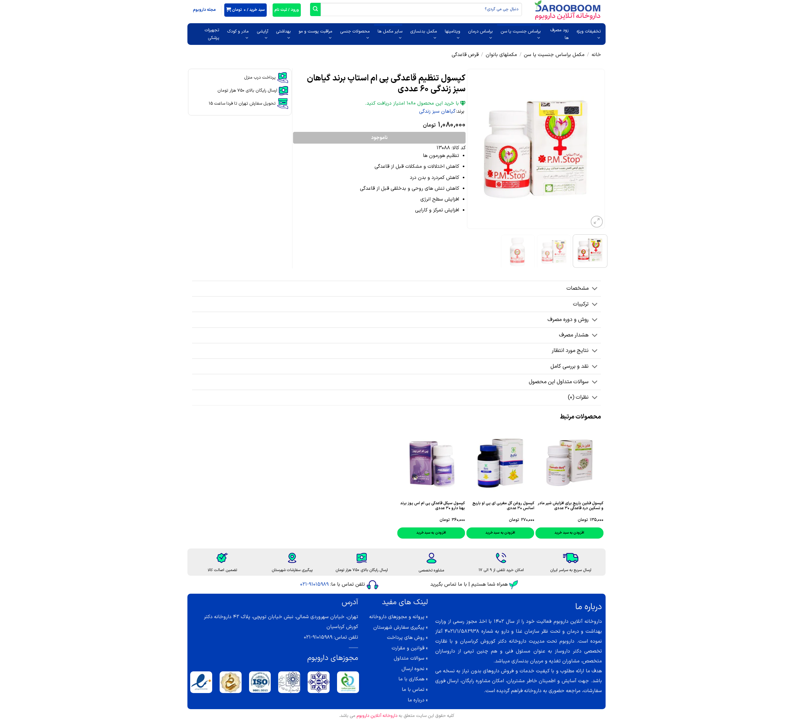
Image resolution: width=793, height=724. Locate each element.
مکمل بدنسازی (423, 31)
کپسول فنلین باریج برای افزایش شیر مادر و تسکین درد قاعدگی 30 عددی (570, 506)
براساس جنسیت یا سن (521, 31)
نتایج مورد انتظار (570, 350)
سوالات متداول (409, 658)
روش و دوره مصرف (568, 319)
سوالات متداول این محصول (559, 382)
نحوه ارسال (412, 669)
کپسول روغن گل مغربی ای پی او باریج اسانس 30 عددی (503, 506)
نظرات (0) (578, 397)
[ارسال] (315, 9)
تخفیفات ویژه (588, 31)
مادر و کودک (238, 31)
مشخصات (578, 288)
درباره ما (416, 700)
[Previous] (594, 149)
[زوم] (597, 222)
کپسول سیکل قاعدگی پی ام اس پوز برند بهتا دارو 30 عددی (432, 506)
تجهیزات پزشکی (211, 34)
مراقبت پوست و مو (315, 31)
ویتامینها (452, 31)
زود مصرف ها (559, 34)
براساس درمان (480, 31)
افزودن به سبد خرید (431, 532)
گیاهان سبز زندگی (437, 111)
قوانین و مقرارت (408, 648)
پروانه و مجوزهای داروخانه (396, 617)
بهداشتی (283, 31)
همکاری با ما (411, 679)
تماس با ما (413, 689)
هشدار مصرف (574, 335)
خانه (596, 55)
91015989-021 (314, 584)
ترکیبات (581, 304)
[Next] (473, 149)
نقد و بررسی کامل (569, 366)
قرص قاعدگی (465, 55)
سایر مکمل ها (390, 31)
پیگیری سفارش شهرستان (398, 627)
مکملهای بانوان (501, 55)
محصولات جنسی (355, 31)
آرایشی (262, 31)
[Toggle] (595, 289)
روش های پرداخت (405, 637)
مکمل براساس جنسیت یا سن (554, 55)
